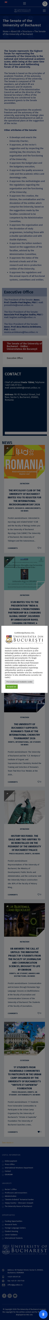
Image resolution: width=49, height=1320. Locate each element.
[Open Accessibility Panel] (43, 1314)
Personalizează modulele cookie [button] (19, 682)
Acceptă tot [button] (11, 687)
